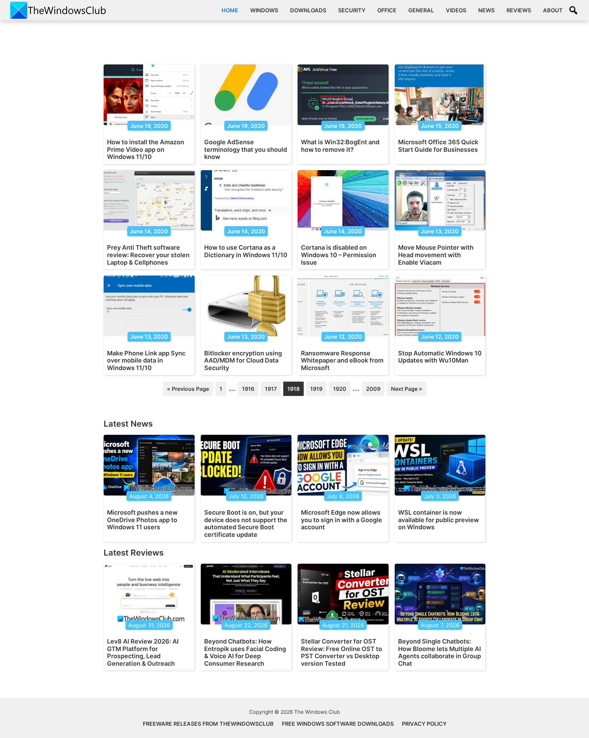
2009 (373, 390)
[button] (573, 10)
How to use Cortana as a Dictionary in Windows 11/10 (245, 251)
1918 (293, 390)
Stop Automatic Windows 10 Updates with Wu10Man (440, 357)
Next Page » (406, 390)
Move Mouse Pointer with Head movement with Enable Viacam (435, 255)
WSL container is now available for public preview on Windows (438, 520)
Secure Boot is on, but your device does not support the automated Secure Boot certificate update (245, 523)
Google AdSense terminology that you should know (245, 149)
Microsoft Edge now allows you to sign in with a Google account (341, 520)
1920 (339, 390)
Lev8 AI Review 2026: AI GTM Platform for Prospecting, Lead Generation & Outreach (143, 652)
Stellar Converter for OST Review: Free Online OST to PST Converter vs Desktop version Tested (341, 652)
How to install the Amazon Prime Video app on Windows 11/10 (145, 149)
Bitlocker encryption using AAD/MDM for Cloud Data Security (243, 360)
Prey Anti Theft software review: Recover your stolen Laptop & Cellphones (148, 255)
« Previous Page (188, 390)
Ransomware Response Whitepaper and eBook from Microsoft (342, 360)
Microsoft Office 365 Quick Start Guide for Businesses (438, 145)
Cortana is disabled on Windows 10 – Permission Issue (338, 255)
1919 (316, 390)
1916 (248, 390)
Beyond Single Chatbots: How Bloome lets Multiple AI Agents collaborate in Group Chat (439, 652)
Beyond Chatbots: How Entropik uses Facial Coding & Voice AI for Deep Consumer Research (245, 652)
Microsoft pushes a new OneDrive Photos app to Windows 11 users (142, 520)
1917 (271, 390)
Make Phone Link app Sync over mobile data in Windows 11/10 (146, 360)
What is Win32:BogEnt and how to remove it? (340, 145)
